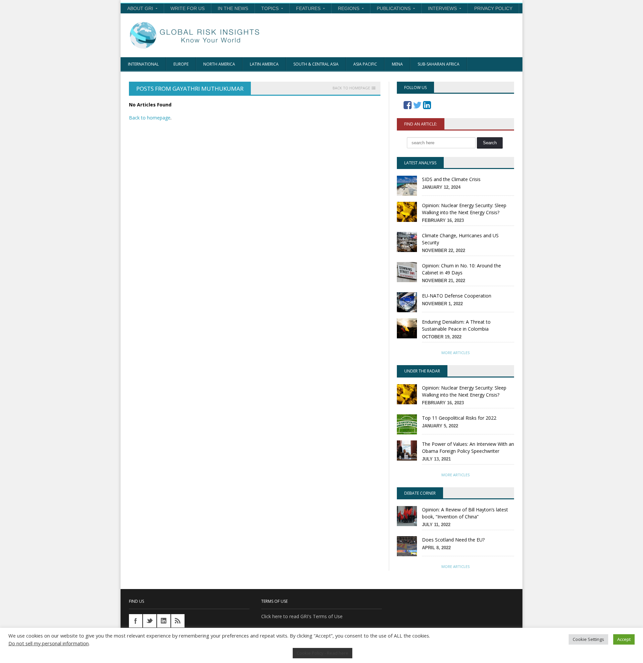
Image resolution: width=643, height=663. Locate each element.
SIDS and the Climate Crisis (451, 179)
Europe (181, 64)
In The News (233, 8)
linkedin (163, 621)
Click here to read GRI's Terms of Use (302, 616)
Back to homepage (351, 88)
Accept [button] (624, 639)
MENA (397, 64)
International (143, 64)
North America (219, 64)
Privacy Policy (493, 8)
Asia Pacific (365, 64)
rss (178, 621)
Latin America (264, 64)
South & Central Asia (316, 64)
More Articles (455, 352)
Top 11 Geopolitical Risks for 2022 (459, 418)
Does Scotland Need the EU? (453, 539)
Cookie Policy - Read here (322, 653)
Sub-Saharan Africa (438, 64)
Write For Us (187, 8)
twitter (149, 621)
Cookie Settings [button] (588, 639)
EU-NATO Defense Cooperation (456, 296)
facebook (135, 621)
